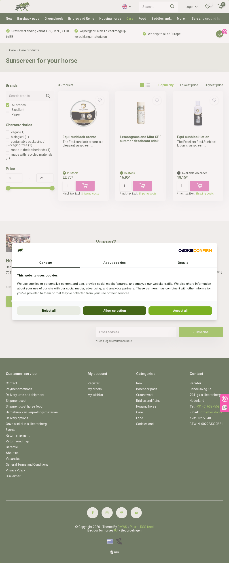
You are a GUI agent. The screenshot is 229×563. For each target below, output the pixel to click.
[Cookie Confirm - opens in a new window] (195, 250)
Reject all (49, 310)
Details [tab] (183, 262)
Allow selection (114, 310)
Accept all (180, 310)
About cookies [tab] (114, 262)
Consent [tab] (45, 262)
